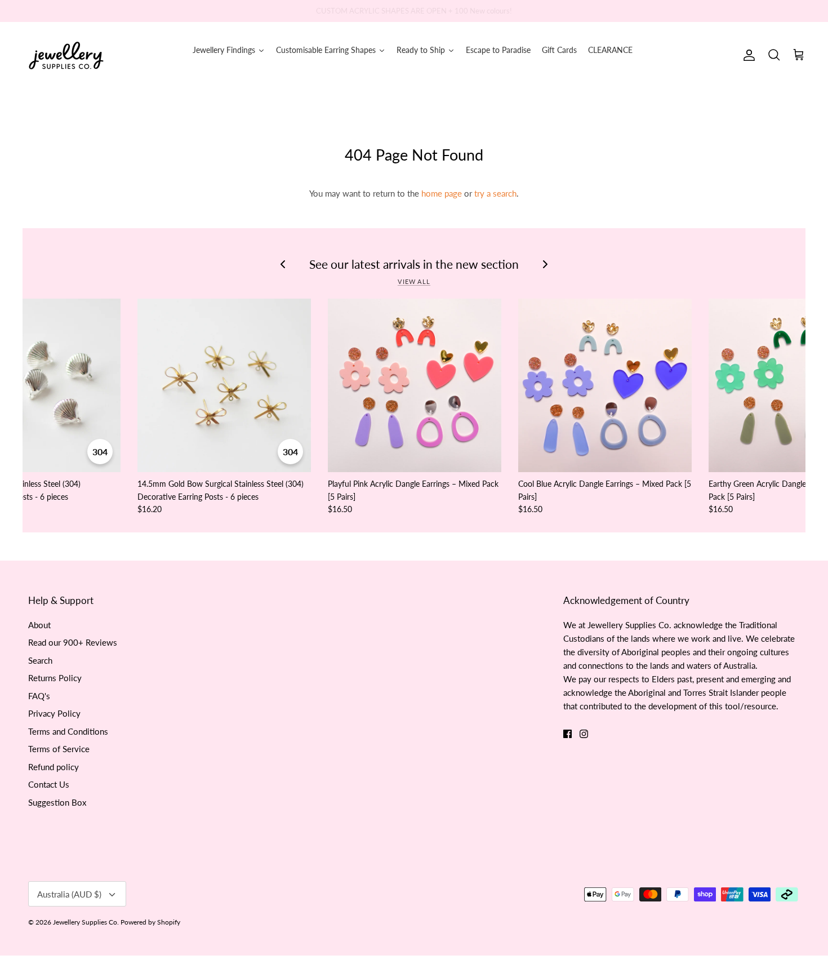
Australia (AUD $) (69, 894)
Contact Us (48, 784)
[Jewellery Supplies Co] (66, 55)
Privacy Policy (54, 713)
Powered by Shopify (150, 922)
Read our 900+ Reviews (72, 642)
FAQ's (39, 696)
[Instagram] (584, 734)
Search (40, 660)
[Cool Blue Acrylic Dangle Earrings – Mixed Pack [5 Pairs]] (605, 385)
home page (441, 193)
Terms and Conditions (68, 731)
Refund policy (53, 767)
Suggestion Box (57, 802)
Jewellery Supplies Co (85, 922)
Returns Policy (55, 678)
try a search (495, 193)
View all (414, 281)
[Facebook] (567, 734)
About (39, 625)
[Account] (747, 55)
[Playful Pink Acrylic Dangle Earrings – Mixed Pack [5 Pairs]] (414, 385)
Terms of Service (59, 749)
